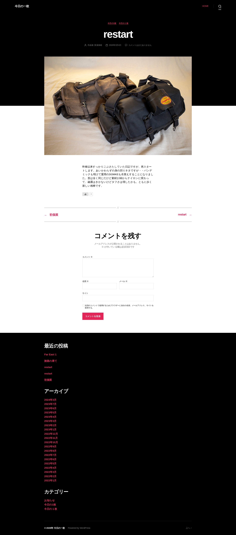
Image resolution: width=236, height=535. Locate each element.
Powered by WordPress (79, 528)
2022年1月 (50, 480)
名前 (85, 281)
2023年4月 (50, 416)
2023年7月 (50, 404)
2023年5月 (50, 412)
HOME (205, 6)
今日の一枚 (22, 6)
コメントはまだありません (140, 45)
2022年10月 (51, 442)
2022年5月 (50, 463)
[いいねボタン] (85, 194)
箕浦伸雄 (98, 45)
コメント (87, 257)
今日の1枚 (112, 23)
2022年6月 (50, 459)
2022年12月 (51, 433)
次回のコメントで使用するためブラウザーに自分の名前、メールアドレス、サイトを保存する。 (119, 306)
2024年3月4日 (115, 45)
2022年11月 (51, 437)
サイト (85, 293)
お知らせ (49, 500)
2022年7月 (50, 454)
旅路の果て (50, 360)
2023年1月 (50, 429)
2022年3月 (50, 471)
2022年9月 (50, 446)
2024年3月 (50, 399)
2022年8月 (50, 450)
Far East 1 (50, 354)
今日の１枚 (123, 23)
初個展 (48, 379)
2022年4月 (50, 467)
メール (123, 281)
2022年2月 (50, 476)
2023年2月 (50, 425)
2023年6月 (50, 408)
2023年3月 (50, 421)
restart (48, 367)
